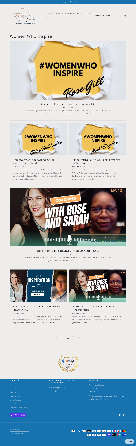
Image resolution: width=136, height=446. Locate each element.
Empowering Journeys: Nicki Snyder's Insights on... (96, 161)
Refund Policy (14, 393)
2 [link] (68, 337)
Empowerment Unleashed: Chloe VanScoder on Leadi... (34, 161)
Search (12, 385)
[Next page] (79, 337)
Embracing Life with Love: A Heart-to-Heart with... (37, 308)
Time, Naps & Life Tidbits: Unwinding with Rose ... (68, 250)
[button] (51, 13)
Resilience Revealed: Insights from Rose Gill (68, 104)
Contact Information (17, 404)
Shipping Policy (15, 396)
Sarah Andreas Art (20, 441)
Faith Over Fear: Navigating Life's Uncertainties (93, 308)
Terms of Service (15, 400)
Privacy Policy (14, 389)
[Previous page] (56, 337)
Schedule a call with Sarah (19, 407)
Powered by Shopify (31, 441)
